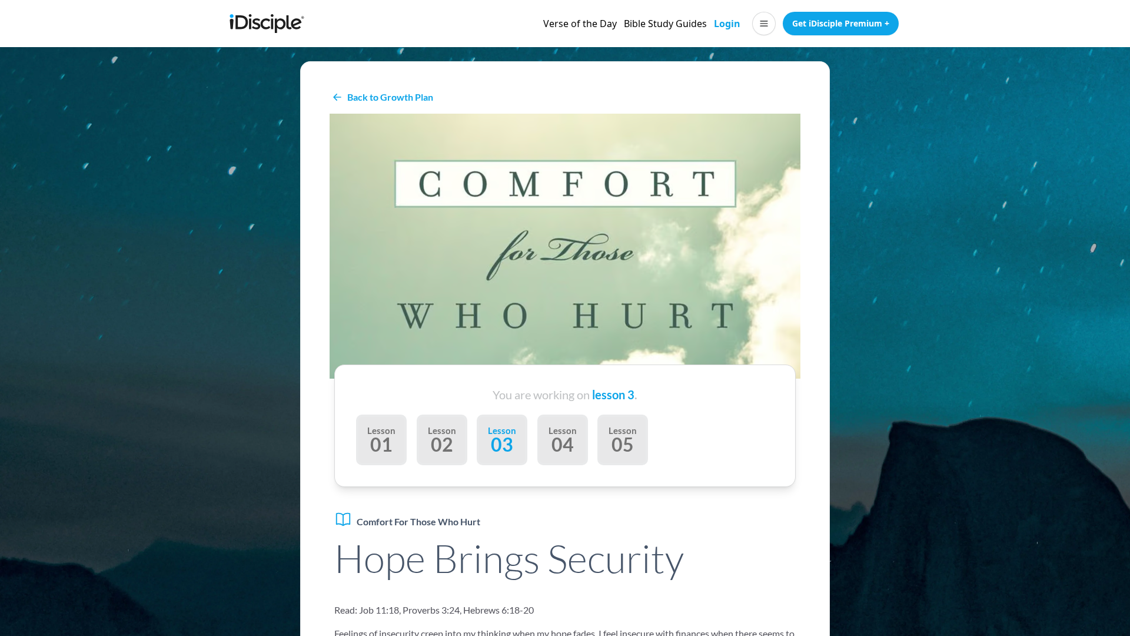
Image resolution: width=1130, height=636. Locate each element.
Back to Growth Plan (390, 96)
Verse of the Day (580, 23)
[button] (764, 23)
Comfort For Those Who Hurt (418, 521)
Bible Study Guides (665, 23)
